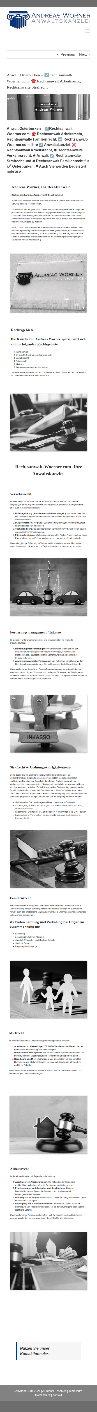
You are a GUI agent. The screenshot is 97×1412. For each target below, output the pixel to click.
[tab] (48, 470)
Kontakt (57, 1395)
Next (83, 54)
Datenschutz (43, 1395)
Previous (68, 54)
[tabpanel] (48, 893)
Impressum (75, 1391)
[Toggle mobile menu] (87, 31)
